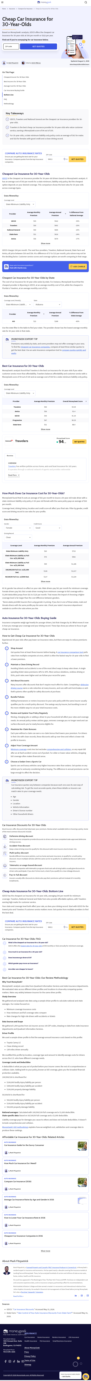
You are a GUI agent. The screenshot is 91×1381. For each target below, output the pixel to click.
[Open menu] (2, 2)
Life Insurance (73, 1337)
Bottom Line (8, 95)
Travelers (12, 466)
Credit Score (38, 524)
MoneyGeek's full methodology (15, 1127)
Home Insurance (43, 1337)
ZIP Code (49, 155)
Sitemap (27, 1365)
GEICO (4, 178)
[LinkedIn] (18, 1361)
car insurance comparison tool (70, 652)
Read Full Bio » (18, 1296)
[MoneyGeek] (44, 2)
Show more (45, 243)
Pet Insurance (45, 1341)
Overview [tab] (10, 456)
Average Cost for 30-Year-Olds (15, 86)
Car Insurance (29, 1337)
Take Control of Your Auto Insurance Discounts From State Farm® (45, 1313)
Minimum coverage (19, 749)
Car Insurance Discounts (24, 1309)
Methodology (9, 103)
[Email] (88, 1296)
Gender (6, 524)
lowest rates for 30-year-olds (31, 946)
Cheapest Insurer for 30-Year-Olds (16, 77)
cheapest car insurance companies (35, 347)
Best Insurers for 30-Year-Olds (15, 81)
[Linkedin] (76, 1296)
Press (26, 1352)
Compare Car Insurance (25, 9)
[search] (86, 2)
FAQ (5, 99)
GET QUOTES (77, 159)
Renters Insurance (59, 1337)
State (35, 300)
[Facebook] (5, 1361)
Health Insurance (30, 1341)
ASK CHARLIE (79, 266)
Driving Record (9, 533)
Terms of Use (29, 1360)
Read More (12, 475)
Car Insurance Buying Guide (14, 90)
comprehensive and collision (59, 749)
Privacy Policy (30, 1356)
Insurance (12, 9)
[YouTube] (23, 1361)
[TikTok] (14, 1361)
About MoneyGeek (32, 1348)
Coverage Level (9, 200)
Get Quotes (38, 46)
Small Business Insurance (62, 1341)
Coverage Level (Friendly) (12, 300)
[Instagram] (82, 1296)
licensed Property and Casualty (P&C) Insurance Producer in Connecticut (51, 1267)
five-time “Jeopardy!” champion (32, 1292)
